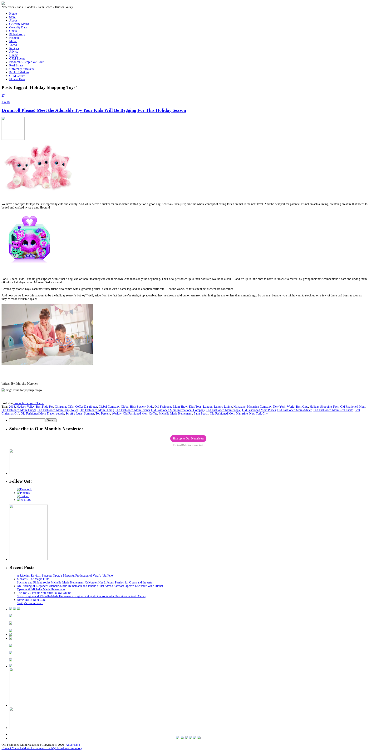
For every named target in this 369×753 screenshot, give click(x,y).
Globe (124, 406)
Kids (150, 406)
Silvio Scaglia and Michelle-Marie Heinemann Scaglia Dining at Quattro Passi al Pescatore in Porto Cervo (81, 596)
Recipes (14, 48)
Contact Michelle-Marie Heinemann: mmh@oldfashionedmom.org (42, 748)
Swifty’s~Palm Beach (30, 603)
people (60, 413)
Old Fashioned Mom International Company (178, 410)
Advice (13, 51)
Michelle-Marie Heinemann (175, 413)
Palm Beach (201, 413)
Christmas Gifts (64, 406)
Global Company (109, 406)
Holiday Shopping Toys (324, 406)
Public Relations (19, 72)
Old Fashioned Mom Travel (37, 413)
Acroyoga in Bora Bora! (32, 599)
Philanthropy (17, 34)
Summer (89, 413)
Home (13, 13)
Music (13, 41)
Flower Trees (17, 79)
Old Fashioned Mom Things (19, 410)
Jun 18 (6, 102)
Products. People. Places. (28, 403)
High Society (138, 406)
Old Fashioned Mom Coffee (140, 413)
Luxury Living (223, 406)
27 (3, 95)
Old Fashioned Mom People (223, 410)
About (13, 20)
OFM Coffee (17, 75)
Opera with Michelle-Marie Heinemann (41, 589)
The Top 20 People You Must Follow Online (44, 592)
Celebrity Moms (19, 24)
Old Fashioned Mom (352, 406)
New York (279, 406)
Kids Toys (195, 406)
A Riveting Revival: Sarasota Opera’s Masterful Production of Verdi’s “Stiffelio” (65, 575)
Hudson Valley (25, 406)
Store (12, 17)
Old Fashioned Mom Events (133, 410)
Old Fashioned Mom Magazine (229, 413)
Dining (13, 55)
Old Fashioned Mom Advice (294, 410)
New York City (258, 413)
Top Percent (103, 413)
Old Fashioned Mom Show (171, 406)
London (208, 406)
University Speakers (21, 68)
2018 (12, 406)
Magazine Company (259, 406)
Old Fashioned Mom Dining (97, 410)
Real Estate (16, 65)
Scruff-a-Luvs (74, 413)
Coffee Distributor (86, 406)
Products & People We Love (26, 62)
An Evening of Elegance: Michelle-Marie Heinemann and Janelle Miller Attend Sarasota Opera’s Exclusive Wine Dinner (90, 586)
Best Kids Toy (44, 406)
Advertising (73, 744)
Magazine (239, 406)
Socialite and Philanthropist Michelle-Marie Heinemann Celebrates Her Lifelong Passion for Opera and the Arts (84, 582)
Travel (13, 44)
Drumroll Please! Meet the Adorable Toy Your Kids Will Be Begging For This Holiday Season (94, 110)
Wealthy (116, 413)
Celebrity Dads (18, 27)
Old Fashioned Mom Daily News (57, 410)
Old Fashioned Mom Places (259, 410)
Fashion (14, 37)
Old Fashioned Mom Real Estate (333, 410)
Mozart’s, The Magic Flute (33, 579)
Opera (13, 30)
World (290, 406)
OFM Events (17, 58)
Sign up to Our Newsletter (188, 438)
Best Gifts (302, 406)
